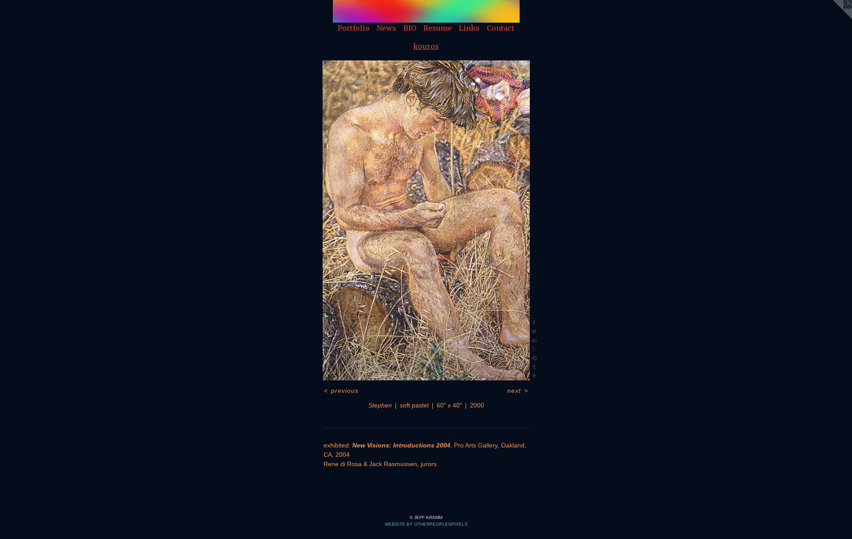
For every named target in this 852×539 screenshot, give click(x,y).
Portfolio (354, 28)
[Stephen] (426, 220)
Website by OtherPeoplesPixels (426, 524)
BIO (409, 28)
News (386, 28)
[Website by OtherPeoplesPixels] (834, 18)
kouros (426, 46)
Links (469, 28)
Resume (437, 28)
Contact (500, 28)
